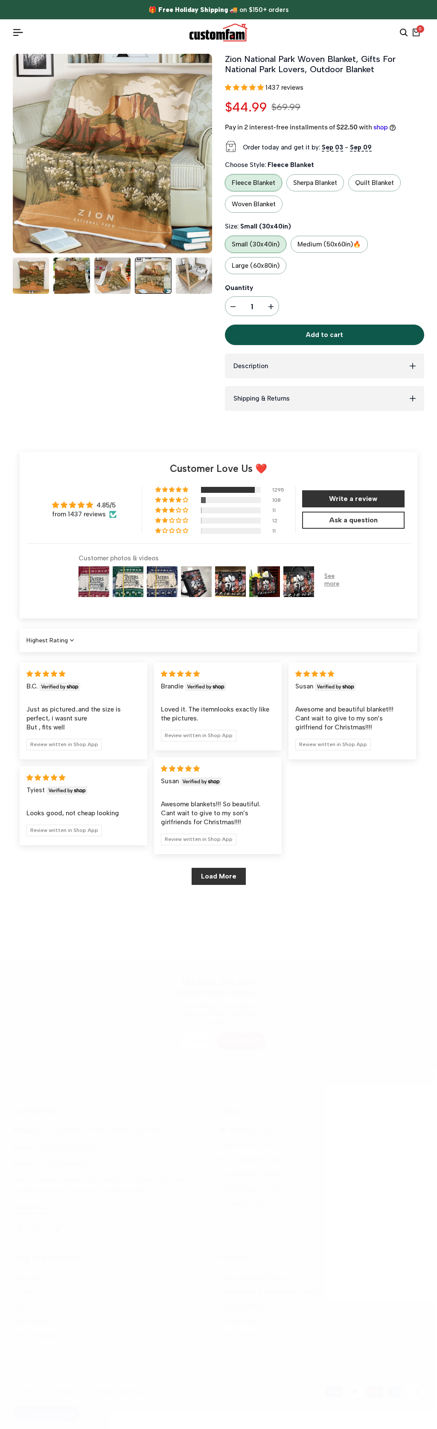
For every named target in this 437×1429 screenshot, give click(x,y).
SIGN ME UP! (241, 1041)
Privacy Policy (239, 1321)
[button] (245, 87)
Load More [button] (218, 876)
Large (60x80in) (256, 265)
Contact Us (30, 1292)
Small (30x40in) (256, 244)
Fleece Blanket (253, 183)
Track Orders (32, 1321)
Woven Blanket (254, 204)
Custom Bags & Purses (253, 1188)
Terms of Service (243, 1336)
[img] (45, 674)
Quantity (239, 288)
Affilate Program (37, 1336)
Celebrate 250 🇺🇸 (244, 1145)
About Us (27, 1278)
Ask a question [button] (353, 520)
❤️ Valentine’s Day (246, 1130)
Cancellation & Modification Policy (269, 1292)
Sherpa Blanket (315, 183)
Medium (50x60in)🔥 (329, 244)
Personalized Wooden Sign (257, 1159)
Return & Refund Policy (252, 1278)
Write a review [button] (353, 499)
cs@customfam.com (64, 1147)
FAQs (21, 1307)
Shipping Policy (241, 1307)
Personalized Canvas (249, 1174)
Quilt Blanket (374, 183)
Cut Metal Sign (240, 1203)
